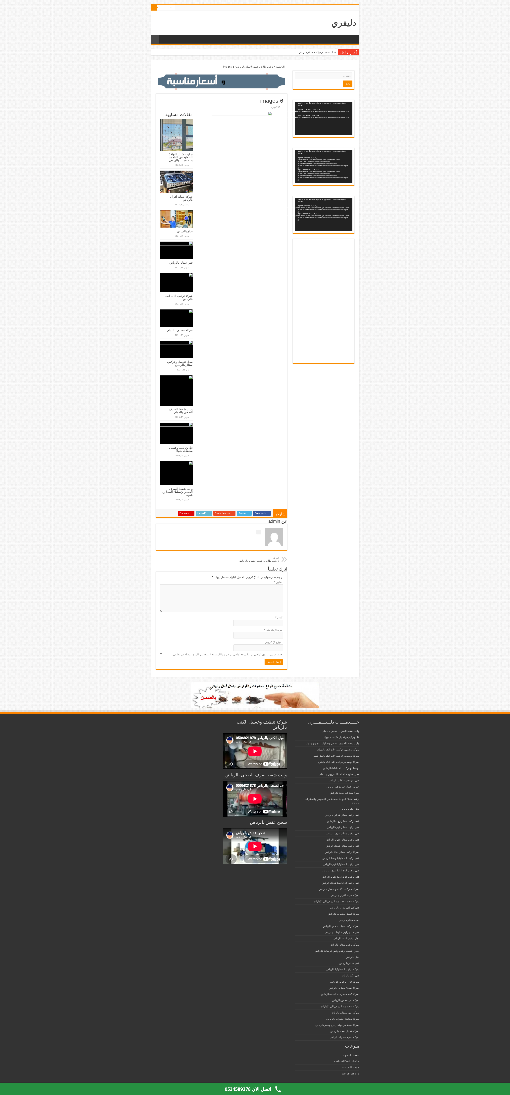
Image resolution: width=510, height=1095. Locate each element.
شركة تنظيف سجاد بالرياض (344, 1037)
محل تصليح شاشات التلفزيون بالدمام (339, 774)
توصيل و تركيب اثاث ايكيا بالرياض (341, 768)
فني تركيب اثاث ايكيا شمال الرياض (340, 882)
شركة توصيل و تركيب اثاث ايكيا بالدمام (338, 749)
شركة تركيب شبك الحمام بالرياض (341, 926)
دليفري (343, 22)
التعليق (278, 582)
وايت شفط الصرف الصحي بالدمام (317, 52)
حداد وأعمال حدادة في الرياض (343, 786)
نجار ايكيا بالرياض (349, 808)
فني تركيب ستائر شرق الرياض (343, 833)
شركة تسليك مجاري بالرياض (344, 987)
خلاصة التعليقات (350, 1067)
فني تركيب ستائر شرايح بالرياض (342, 814)
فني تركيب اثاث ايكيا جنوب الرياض (340, 876)
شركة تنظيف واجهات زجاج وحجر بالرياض (337, 1024)
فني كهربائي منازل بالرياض (344, 907)
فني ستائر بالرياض (181, 262)
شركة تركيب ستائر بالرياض (344, 944)
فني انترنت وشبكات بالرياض (344, 780)
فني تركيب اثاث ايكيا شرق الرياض (341, 870)
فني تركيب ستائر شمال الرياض (342, 845)
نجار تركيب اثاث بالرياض (346, 938)
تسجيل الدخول (351, 1055)
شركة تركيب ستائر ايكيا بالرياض (342, 851)
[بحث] (154, 8)
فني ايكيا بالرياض (350, 975)
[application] (323, 118)
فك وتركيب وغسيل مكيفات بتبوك (181, 449)
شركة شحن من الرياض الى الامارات (340, 1006)
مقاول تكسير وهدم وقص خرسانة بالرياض (337, 950)
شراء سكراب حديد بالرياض (344, 792)
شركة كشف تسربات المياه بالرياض (340, 994)
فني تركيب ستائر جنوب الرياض (342, 839)
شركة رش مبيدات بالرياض (345, 1012)
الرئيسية (280, 66)
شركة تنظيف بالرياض (179, 330)
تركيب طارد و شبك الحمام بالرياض (254, 66)
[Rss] (177, 7)
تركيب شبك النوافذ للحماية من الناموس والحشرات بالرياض (180, 157)
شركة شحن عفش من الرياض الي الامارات (336, 901)
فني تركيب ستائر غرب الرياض (343, 827)
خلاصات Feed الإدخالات (346, 1061)
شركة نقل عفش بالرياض (345, 1000)
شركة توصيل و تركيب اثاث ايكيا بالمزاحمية (336, 755)
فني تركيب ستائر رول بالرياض (343, 821)
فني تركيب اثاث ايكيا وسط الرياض (340, 858)
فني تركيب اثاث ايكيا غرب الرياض (341, 864)
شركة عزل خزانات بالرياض (344, 981)
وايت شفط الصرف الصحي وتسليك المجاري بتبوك (177, 491)
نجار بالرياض (185, 231)
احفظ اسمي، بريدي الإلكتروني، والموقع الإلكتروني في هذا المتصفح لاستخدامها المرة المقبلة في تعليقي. (227, 654)
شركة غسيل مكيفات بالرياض (343, 913)
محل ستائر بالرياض (348, 919)
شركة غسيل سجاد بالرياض (344, 1031)
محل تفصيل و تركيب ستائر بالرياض (180, 363)
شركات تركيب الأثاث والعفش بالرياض (339, 889)
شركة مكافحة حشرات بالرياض (342, 1018)
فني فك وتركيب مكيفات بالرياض (342, 932)
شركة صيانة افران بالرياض (181, 198)
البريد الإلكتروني (273, 629)
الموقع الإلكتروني (274, 642)
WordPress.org (350, 1073)
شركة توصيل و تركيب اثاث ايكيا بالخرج (338, 761)
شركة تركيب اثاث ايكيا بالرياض (179, 297)
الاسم (279, 617)
